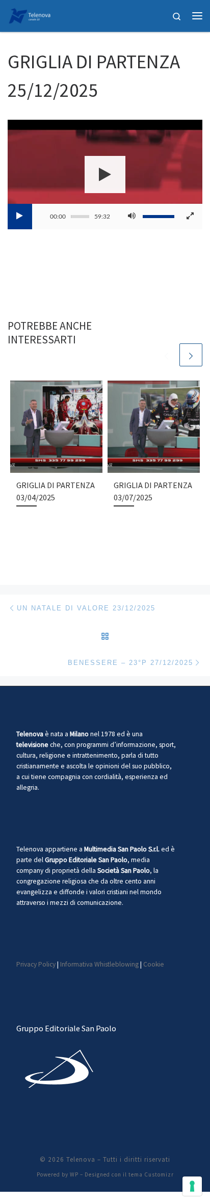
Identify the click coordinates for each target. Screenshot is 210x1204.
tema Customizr (151, 1174)
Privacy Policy (36, 964)
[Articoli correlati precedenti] (166, 354)
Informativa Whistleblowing (99, 964)
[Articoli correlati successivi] (190, 354)
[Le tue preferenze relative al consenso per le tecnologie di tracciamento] (192, 1186)
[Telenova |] (29, 14)
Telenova (80, 1159)
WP (74, 1174)
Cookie (153, 964)
